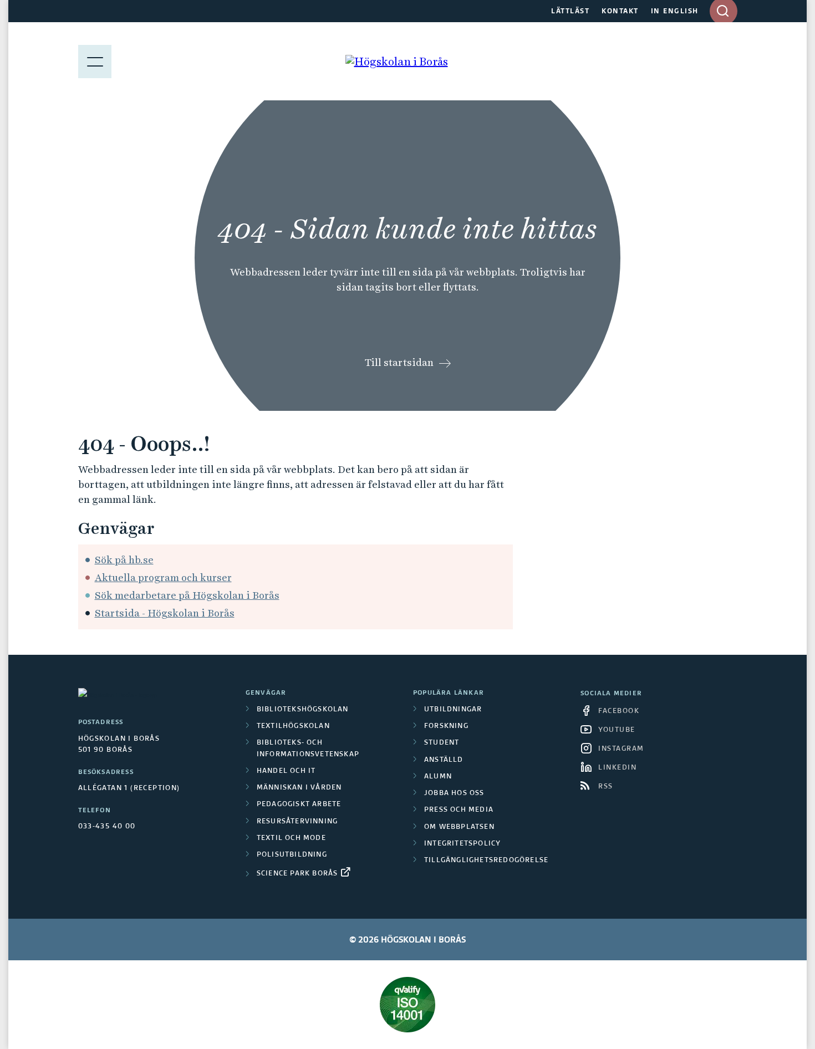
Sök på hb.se (124, 560)
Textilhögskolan (293, 726)
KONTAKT (620, 12)
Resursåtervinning (297, 822)
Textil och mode (291, 838)
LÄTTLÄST (570, 12)
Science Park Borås (297, 874)
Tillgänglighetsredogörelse (486, 860)
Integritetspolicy (462, 844)
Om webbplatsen (459, 827)
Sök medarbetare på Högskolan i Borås (187, 595)
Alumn (438, 777)
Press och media (458, 810)
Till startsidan (399, 362)
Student (441, 743)
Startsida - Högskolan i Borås (165, 613)
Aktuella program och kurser (163, 577)
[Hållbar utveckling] (407, 1004)
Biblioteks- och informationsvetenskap (308, 748)
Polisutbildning (292, 855)
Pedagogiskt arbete (299, 804)
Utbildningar (453, 710)
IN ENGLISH (675, 12)
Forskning (446, 726)
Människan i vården (299, 788)
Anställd (443, 760)
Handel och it (286, 771)
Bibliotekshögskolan (303, 710)
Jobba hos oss (454, 793)
